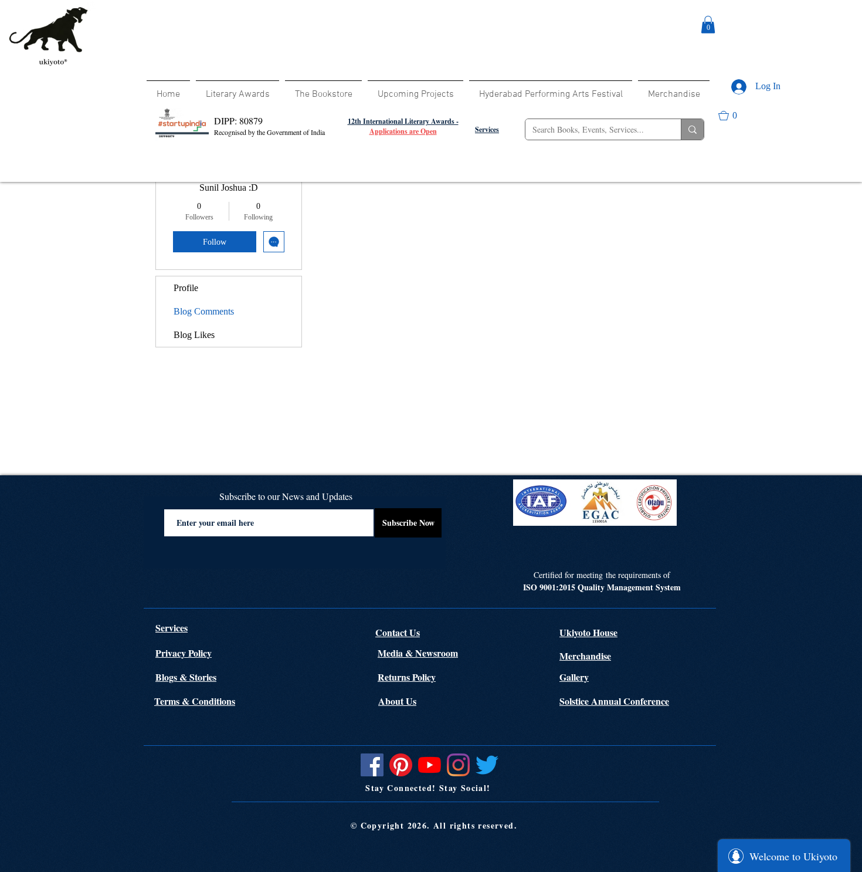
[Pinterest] (400, 764)
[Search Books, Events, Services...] (692, 129)
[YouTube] (429, 764)
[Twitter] (487, 764)
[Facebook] (372, 764)
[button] (708, 24)
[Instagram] (458, 764)
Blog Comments (204, 311)
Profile (186, 288)
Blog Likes (194, 335)
